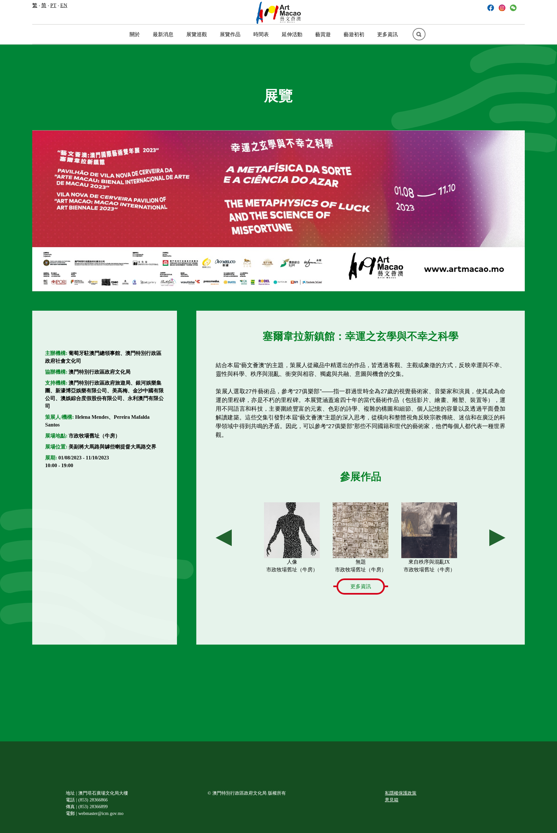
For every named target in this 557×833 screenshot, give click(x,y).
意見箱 (391, 800)
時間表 (261, 34)
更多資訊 (387, 34)
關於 (135, 34)
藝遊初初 (354, 34)
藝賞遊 (323, 34)
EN (63, 5)
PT (53, 5)
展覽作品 (230, 34)
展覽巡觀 (196, 34)
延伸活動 (292, 34)
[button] (513, 7)
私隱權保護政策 (400, 793)
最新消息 (163, 34)
